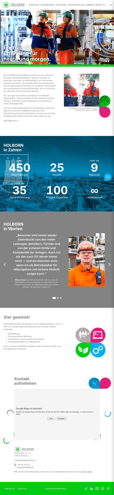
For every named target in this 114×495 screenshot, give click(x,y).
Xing (86, 488)
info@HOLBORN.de (25, 467)
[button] (54, 298)
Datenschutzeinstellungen (55, 488)
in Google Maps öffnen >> (25, 460)
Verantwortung (76, 5)
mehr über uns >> (11, 120)
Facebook (108, 488)
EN (110, 5)
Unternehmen (47, 5)
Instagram (102, 488)
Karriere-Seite (86, 472)
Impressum (22, 488)
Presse (98, 5)
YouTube (97, 488)
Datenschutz (9, 488)
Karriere (89, 5)
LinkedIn (91, 488)
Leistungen (61, 5)
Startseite (34, 5)
